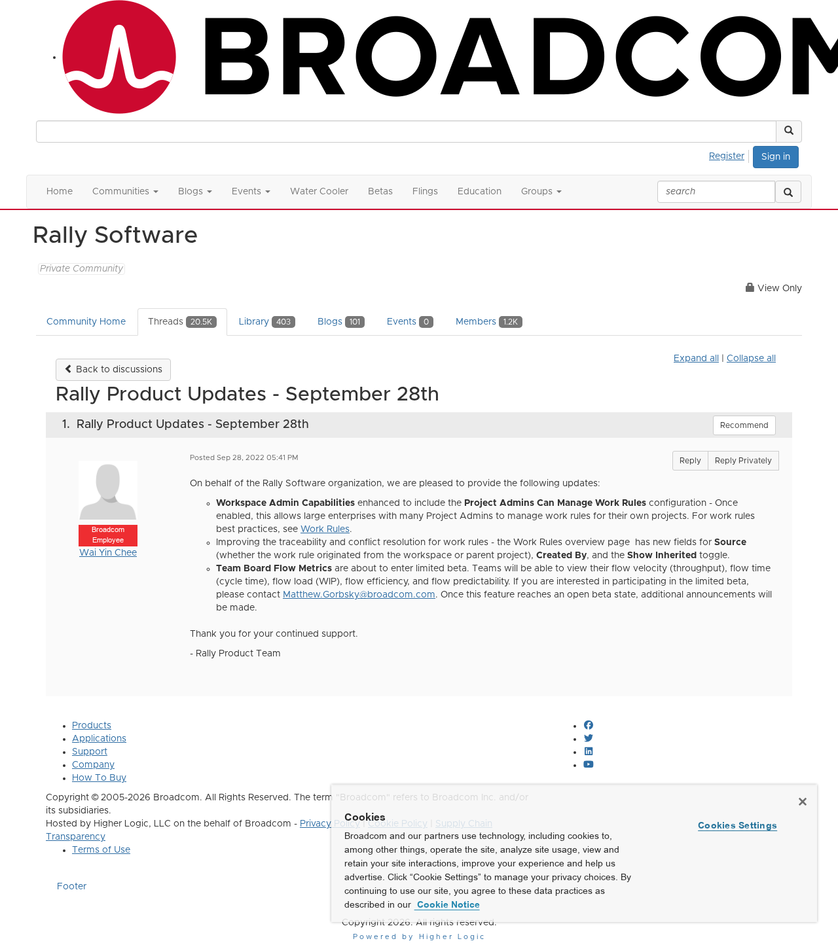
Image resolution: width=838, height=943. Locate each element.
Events (408, 322)
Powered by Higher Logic (419, 936)
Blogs (339, 322)
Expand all (696, 358)
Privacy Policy (330, 823)
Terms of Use (101, 850)
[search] (788, 192)
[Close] (803, 802)
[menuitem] (730, 154)
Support (89, 751)
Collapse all (751, 358)
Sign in (775, 157)
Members (487, 322)
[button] (789, 131)
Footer (71, 886)
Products (91, 725)
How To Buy (99, 778)
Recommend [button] (744, 425)
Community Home (86, 322)
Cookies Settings (737, 825)
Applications (99, 738)
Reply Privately (743, 461)
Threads (180, 322)
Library (265, 322)
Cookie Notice (447, 904)
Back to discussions (117, 369)
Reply (690, 461)
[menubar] (730, 154)
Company (93, 765)
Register (726, 156)
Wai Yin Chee (108, 553)
